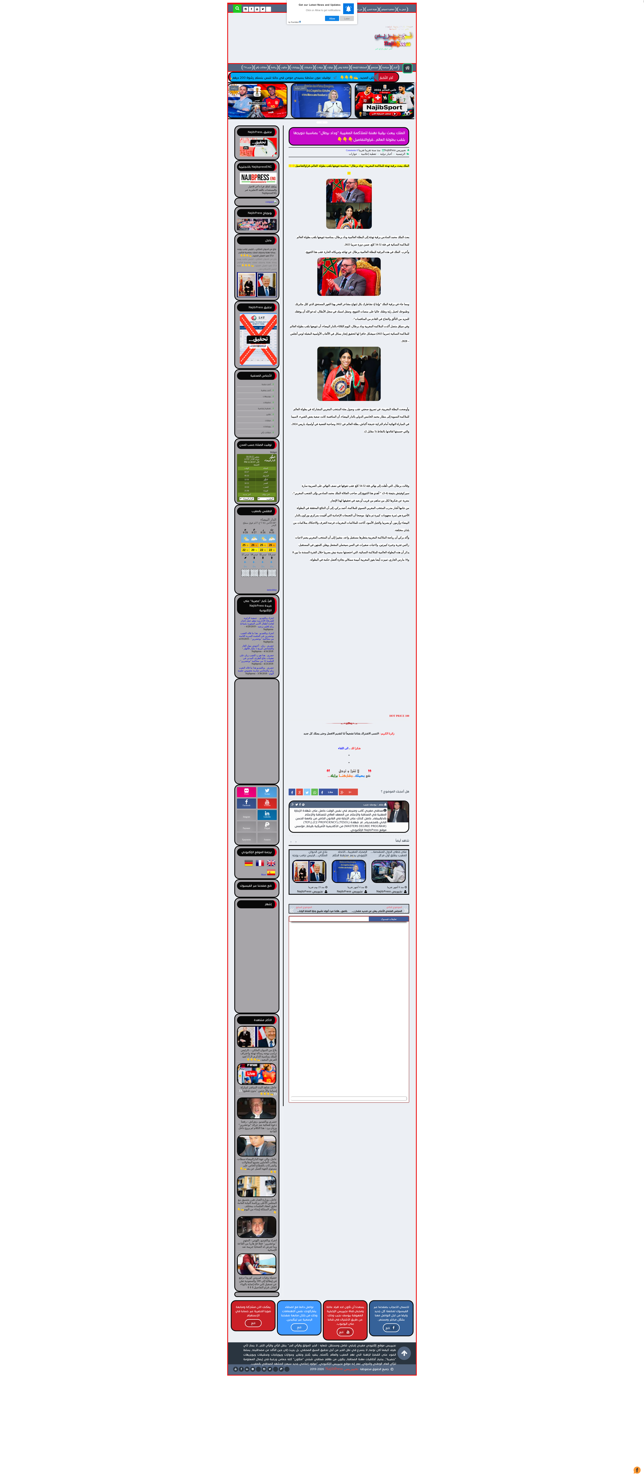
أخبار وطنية (266, 390)
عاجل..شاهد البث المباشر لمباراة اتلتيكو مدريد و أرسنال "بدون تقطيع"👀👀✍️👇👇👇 (257, 114)
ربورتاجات (295, 67)
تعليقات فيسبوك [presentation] (389, 919)
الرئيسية (400, 153)
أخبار (395, 67)
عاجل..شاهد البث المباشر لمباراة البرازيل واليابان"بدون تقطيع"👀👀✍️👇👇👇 (385, 114)
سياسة (385, 67)
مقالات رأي (261, 67)
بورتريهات (267, 396)
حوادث (319, 67)
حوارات (330, 67)
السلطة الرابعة (360, 67)
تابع (388, 1328)
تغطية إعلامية (368, 153)
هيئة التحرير (372, 9)
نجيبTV (247, 67)
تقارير (268, 414)
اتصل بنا (402, 9)
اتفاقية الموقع (387, 9)
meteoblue (272, 590)
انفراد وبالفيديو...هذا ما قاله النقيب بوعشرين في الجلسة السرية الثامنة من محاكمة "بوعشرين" (256, 636)
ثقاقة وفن (342, 67)
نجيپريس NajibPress (342, 1369)
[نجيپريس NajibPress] (391, 51)
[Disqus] (349, 965)
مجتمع (374, 67)
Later (347, 18)
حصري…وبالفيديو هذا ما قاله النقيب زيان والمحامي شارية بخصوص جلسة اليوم (256, 671)
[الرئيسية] (407, 68)
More (263, 875)
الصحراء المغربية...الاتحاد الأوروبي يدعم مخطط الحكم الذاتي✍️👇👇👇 (354, 78)
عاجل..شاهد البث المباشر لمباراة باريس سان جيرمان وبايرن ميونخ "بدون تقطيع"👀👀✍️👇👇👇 (321, 114)
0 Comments (352, 150)
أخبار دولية (386, 153)
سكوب (284, 67)
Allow (332, 18)
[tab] (389, 919)
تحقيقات (308, 67)
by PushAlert (293, 21)
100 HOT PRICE (399, 715)
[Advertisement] (291, 38)
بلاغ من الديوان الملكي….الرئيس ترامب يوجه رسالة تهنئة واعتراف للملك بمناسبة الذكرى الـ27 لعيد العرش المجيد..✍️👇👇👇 (256, 252)
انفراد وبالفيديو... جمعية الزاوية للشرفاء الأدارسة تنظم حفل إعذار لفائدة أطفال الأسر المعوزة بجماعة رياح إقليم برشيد (257, 622)
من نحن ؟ (358, 9)
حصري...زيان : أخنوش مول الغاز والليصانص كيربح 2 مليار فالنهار (258, 647)
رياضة (274, 67)
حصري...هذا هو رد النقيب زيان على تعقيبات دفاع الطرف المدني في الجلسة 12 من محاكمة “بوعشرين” (257, 658)
